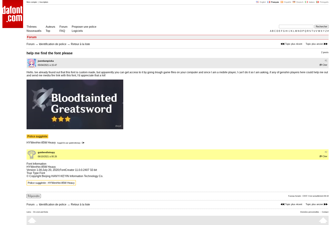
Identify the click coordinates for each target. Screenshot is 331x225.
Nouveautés (34, 30)
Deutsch (299, 2)
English (262, 2)
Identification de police (52, 44)
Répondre (34, 196)
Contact (325, 212)
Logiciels (77, 30)
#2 (326, 152)
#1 (326, 60)
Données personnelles (309, 212)
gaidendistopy (75, 143)
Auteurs (50, 26)
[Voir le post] (84, 143)
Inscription (43, 2)
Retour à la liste (80, 44)
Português (324, 2)
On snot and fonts (40, 212)
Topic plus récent (293, 44)
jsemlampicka (46, 60)
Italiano (311, 2)
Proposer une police (84, 26)
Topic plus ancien (314, 44)
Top (48, 30)
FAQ (62, 30)
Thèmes (32, 26)
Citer (325, 65)
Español (287, 2)
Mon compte (32, 2)
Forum (63, 26)
